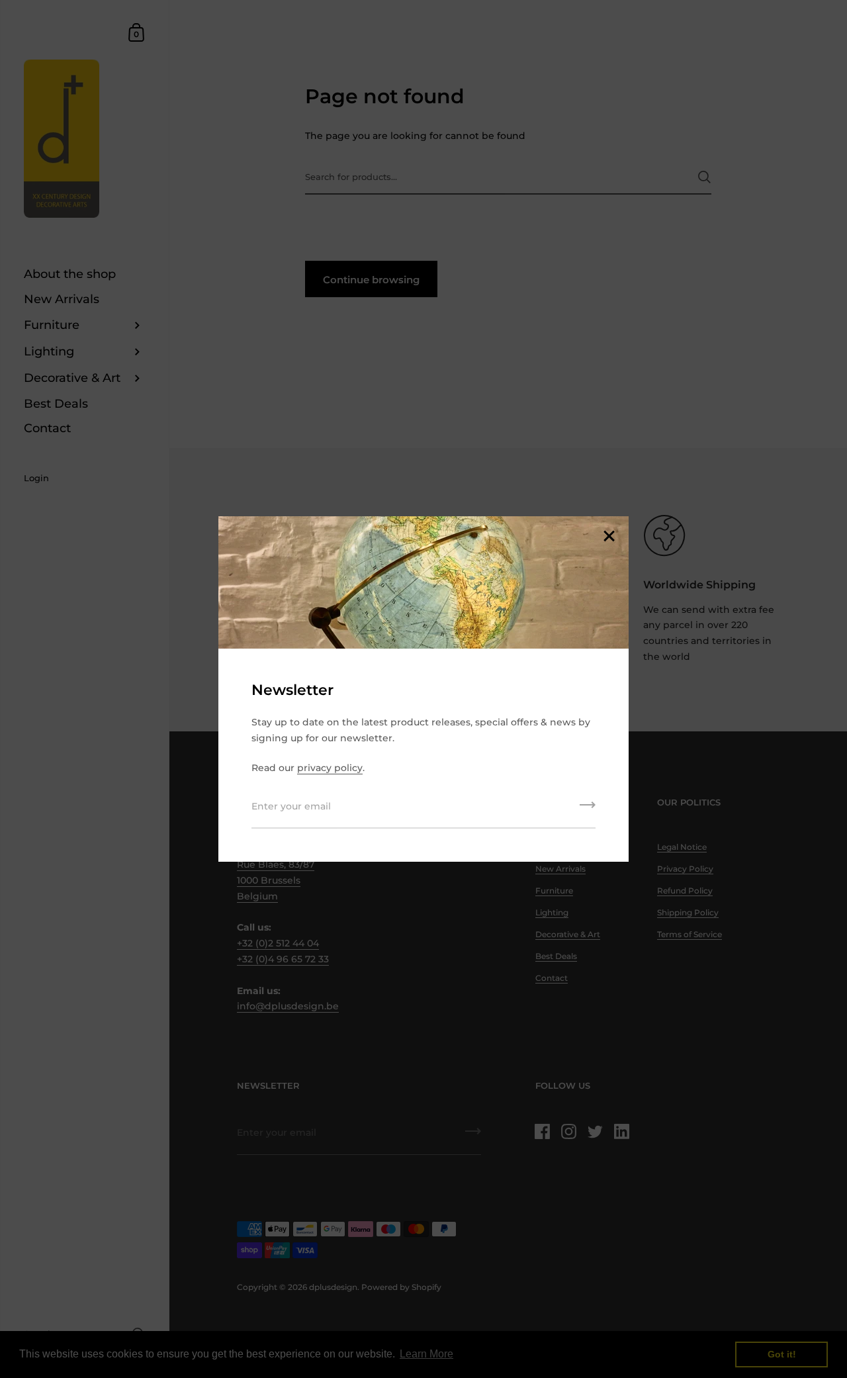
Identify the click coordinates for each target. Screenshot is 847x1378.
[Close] (609, 537)
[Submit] (588, 809)
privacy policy (330, 768)
